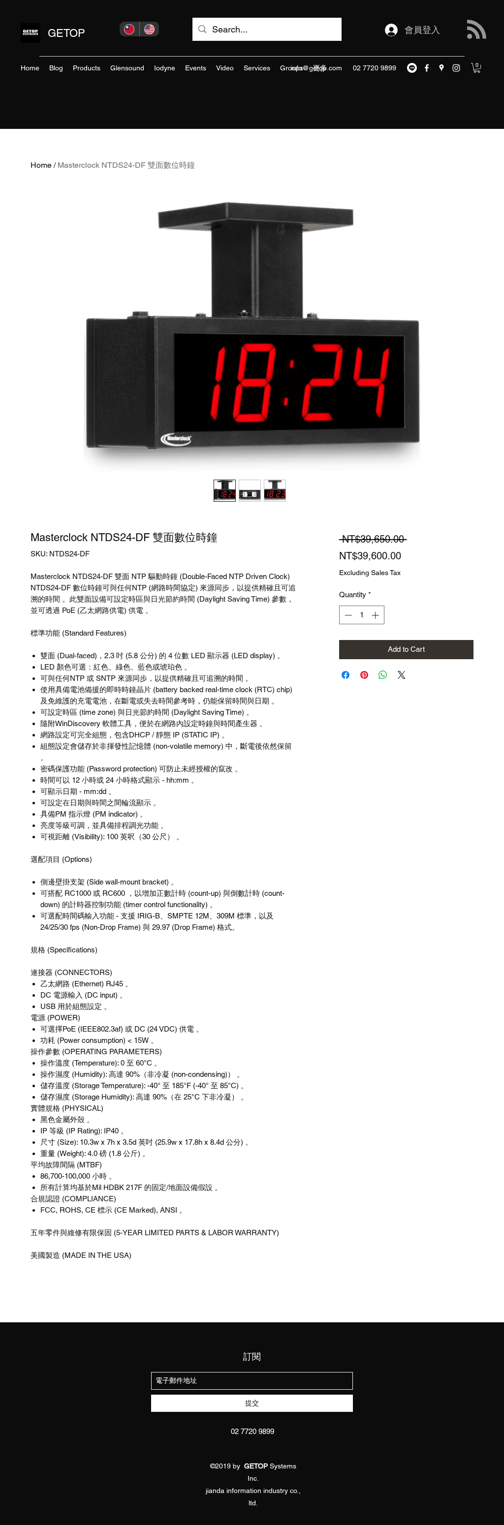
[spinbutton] (361, 615)
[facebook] (427, 68)
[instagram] (456, 68)
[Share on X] (402, 675)
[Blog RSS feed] (476, 30)
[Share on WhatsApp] (383, 675)
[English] (149, 29)
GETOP (66, 33)
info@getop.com (316, 68)
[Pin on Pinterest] (364, 675)
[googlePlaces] (441, 68)
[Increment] (376, 615)
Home (41, 165)
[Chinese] (129, 29)
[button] (477, 68)
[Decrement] (347, 615)
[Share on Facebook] (345, 675)
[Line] (412, 68)
